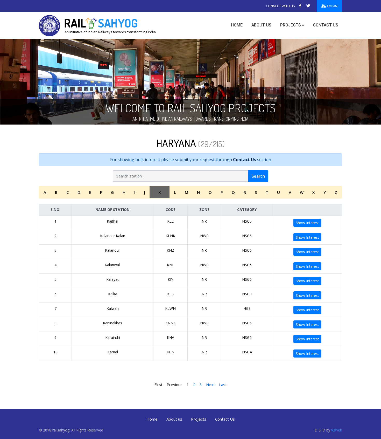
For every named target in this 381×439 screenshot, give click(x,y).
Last (223, 384)
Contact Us (244, 159)
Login (332, 6)
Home (237, 25)
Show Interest (307, 222)
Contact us (325, 25)
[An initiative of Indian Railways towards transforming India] (97, 25)
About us (261, 25)
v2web (336, 430)
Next (210, 384)
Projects (290, 25)
